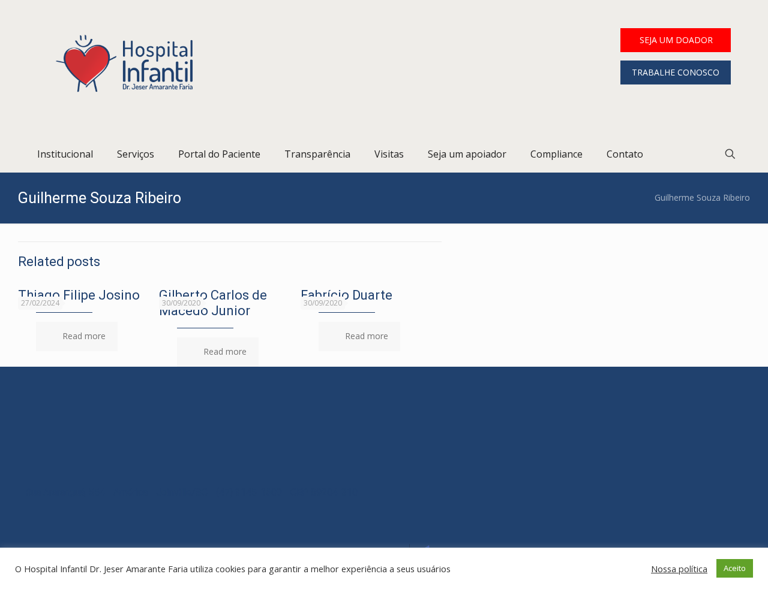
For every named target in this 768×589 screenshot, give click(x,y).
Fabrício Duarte (346, 295)
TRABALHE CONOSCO (675, 72)
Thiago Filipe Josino (79, 295)
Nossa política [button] (679, 568)
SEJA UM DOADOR (676, 40)
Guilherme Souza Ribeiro (702, 197)
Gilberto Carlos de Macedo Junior (213, 303)
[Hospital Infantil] (128, 65)
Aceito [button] (735, 568)
